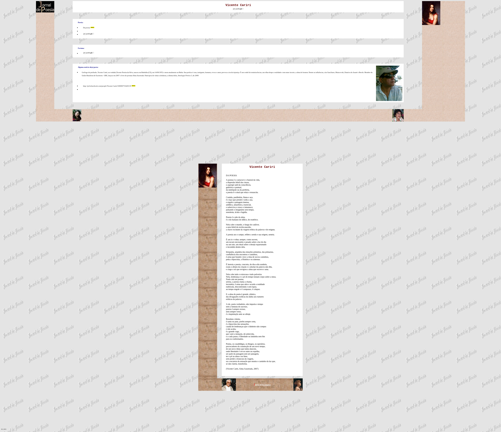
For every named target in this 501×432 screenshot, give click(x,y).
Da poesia (86, 28)
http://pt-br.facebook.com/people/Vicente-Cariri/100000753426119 (107, 86)
